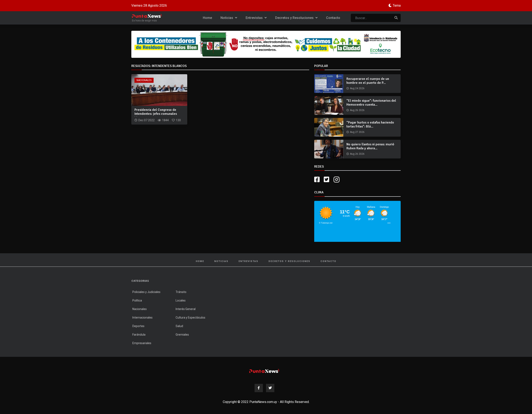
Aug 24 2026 (357, 88)
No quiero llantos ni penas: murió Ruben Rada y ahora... (370, 146)
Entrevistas (255, 18)
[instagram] (337, 179)
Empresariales (141, 343)
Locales (181, 300)
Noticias (227, 18)
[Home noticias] (264, 371)
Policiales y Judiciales (146, 292)
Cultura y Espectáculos (190, 317)
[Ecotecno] (266, 44)
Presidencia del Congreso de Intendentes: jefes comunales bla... (155, 114)
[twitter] (326, 179)
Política (137, 300)
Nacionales (144, 80)
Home (207, 18)
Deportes (138, 326)
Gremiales (182, 334)
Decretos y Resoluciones (294, 18)
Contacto (333, 18)
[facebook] (317, 179)
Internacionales (142, 317)
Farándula (138, 334)
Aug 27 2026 (357, 132)
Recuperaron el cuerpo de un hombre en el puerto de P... (367, 81)
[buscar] (396, 18)
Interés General (186, 309)
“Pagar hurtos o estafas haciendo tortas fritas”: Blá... (370, 124)
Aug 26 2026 (357, 110)
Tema (397, 5)
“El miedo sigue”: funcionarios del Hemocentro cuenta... (371, 103)
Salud (179, 326)
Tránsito (181, 292)
